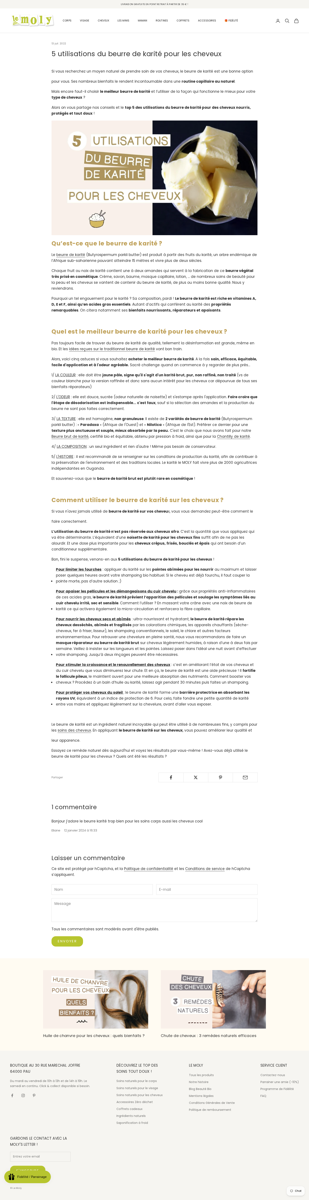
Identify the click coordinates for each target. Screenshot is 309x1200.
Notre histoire (199, 1082)
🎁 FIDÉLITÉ (231, 20)
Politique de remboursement (210, 1110)
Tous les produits (201, 1075)
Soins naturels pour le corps (136, 1081)
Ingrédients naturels (131, 1116)
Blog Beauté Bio (200, 1089)
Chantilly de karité (233, 436)
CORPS (67, 20)
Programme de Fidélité (277, 1089)
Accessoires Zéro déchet (134, 1102)
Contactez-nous (272, 1075)
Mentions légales (201, 1096)
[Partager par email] (245, 777)
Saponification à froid (132, 1123)
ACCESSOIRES (207, 20)
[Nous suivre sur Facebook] (12, 1095)
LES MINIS (123, 20)
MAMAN (142, 20)
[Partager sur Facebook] (171, 777)
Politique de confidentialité (148, 868)
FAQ (263, 1096)
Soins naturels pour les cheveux (139, 1095)
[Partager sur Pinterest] (220, 777)
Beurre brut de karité (70, 436)
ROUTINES (162, 20)
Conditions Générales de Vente (212, 1103)
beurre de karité (70, 254)
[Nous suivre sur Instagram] (23, 1095)
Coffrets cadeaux (129, 1109)
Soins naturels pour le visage (137, 1088)
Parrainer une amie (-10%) (279, 1082)
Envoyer (67, 941)
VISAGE (84, 20)
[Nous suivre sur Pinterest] (34, 1095)
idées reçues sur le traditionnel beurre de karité (112, 348)
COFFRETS (183, 20)
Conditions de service (205, 868)
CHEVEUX (103, 20)
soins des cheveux (74, 730)
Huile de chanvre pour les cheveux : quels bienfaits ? (94, 1035)
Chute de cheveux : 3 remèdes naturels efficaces (208, 1035)
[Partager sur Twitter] (196, 777)
